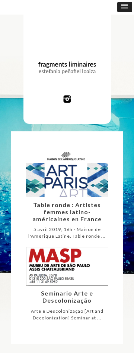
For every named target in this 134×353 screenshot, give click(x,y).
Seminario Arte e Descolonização (67, 297)
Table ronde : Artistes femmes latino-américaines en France (67, 211)
